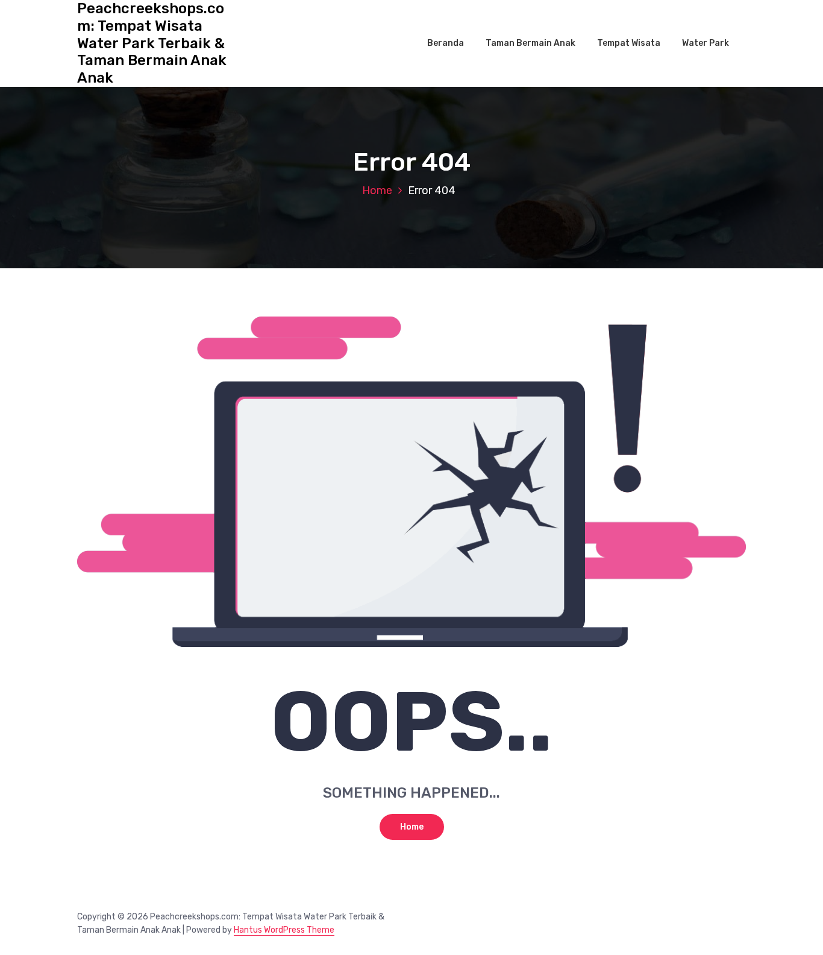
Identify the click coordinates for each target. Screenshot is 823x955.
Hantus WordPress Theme (284, 930)
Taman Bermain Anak (530, 43)
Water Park (705, 43)
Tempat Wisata (628, 43)
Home (377, 190)
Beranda (445, 43)
